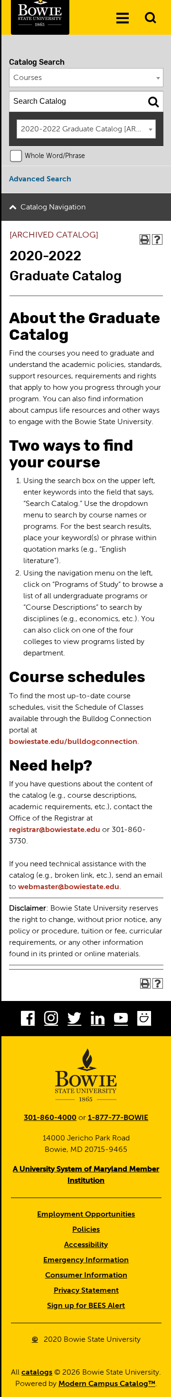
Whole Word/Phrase (55, 156)
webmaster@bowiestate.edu (68, 887)
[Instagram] (51, 1020)
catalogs (36, 1373)
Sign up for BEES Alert (86, 1306)
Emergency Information (86, 1260)
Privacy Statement (86, 1291)
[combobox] (86, 77)
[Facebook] (28, 1020)
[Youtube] (121, 1020)
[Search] (153, 101)
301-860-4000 (50, 1118)
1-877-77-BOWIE (118, 1118)
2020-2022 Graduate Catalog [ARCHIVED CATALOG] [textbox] (88, 129)
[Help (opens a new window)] (157, 239)
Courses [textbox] (27, 78)
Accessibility (86, 1245)
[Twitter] (74, 1020)
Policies (86, 1230)
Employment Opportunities (86, 1215)
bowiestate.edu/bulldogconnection (73, 742)
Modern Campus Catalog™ (106, 1384)
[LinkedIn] (97, 1020)
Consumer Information (86, 1275)
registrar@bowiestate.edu (54, 830)
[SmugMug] (144, 1020)
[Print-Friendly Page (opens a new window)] (145, 239)
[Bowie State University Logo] (86, 1074)
